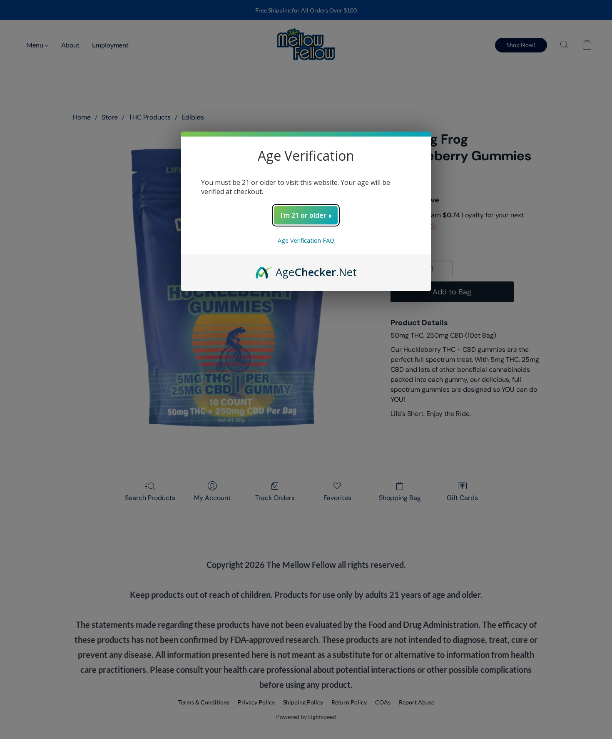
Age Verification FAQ (306, 240)
